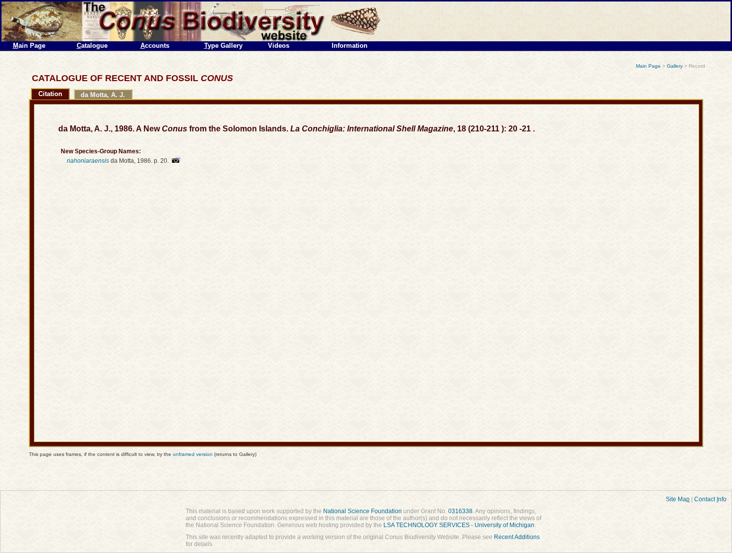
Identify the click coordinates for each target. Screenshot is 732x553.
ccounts (154, 45)
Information (349, 45)
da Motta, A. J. (103, 95)
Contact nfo (710, 499)
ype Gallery (223, 45)
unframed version (193, 454)
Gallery (675, 66)
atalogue (92, 45)
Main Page (648, 66)
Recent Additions (517, 537)
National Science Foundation (362, 511)
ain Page (29, 45)
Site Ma (678, 499)
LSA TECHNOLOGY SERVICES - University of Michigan (458, 525)
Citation (50, 94)
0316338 (460, 511)
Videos (278, 45)
